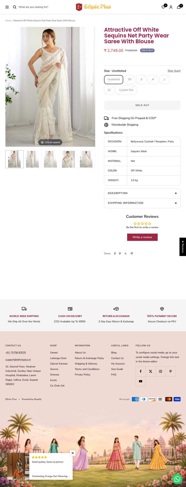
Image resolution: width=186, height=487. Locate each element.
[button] (72, 453)
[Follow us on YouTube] (141, 381)
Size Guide (117, 369)
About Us (80, 352)
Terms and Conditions (87, 369)
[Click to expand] (50, 86)
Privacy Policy (82, 374)
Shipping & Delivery (86, 363)
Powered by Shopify (31, 399)
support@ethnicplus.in (18, 359)
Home (8, 20)
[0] (163, 7)
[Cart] (179, 7)
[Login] (171, 7)
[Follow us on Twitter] (151, 371)
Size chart (174, 71)
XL (109, 90)
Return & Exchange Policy (89, 358)
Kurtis (53, 380)
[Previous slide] (9, 85)
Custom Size (126, 90)
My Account (118, 363)
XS (129, 79)
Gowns (54, 369)
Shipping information (125, 203)
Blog (113, 352)
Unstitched (114, 79)
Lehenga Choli (58, 358)
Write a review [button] (142, 237)
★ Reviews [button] (183, 247)
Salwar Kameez (59, 363)
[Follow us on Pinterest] (171, 371)
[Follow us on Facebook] (141, 371)
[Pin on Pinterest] (120, 253)
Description (118, 193)
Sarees (54, 352)
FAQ (113, 374)
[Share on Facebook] (115, 253)
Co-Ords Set (57, 385)
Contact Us (117, 358)
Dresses (54, 374)
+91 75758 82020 (15, 352)
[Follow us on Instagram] (161, 371)
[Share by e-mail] (131, 253)
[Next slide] (91, 85)
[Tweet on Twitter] (125, 253)
